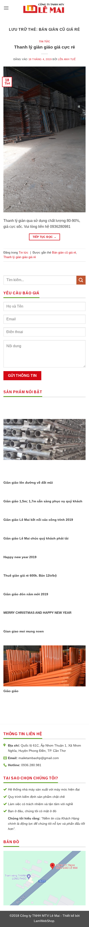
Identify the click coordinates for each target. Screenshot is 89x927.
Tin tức (44, 41)
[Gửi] (81, 280)
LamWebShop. (44, 921)
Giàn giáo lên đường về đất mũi (28, 482)
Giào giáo (10, 691)
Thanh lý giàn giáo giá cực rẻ (44, 47)
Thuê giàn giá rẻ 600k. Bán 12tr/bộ (30, 575)
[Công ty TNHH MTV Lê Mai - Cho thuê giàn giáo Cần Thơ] (44, 8)
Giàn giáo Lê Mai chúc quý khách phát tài (35, 538)
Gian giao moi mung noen (23, 631)
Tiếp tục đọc (44, 237)
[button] (6, 7)
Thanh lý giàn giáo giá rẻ (19, 257)
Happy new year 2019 (20, 557)
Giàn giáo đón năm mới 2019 (25, 594)
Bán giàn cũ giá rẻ (64, 252)
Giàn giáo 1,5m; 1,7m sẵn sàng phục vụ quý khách (42, 501)
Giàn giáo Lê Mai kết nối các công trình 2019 (38, 519)
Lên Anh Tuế (67, 59)
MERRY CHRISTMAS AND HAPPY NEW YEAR (37, 612)
